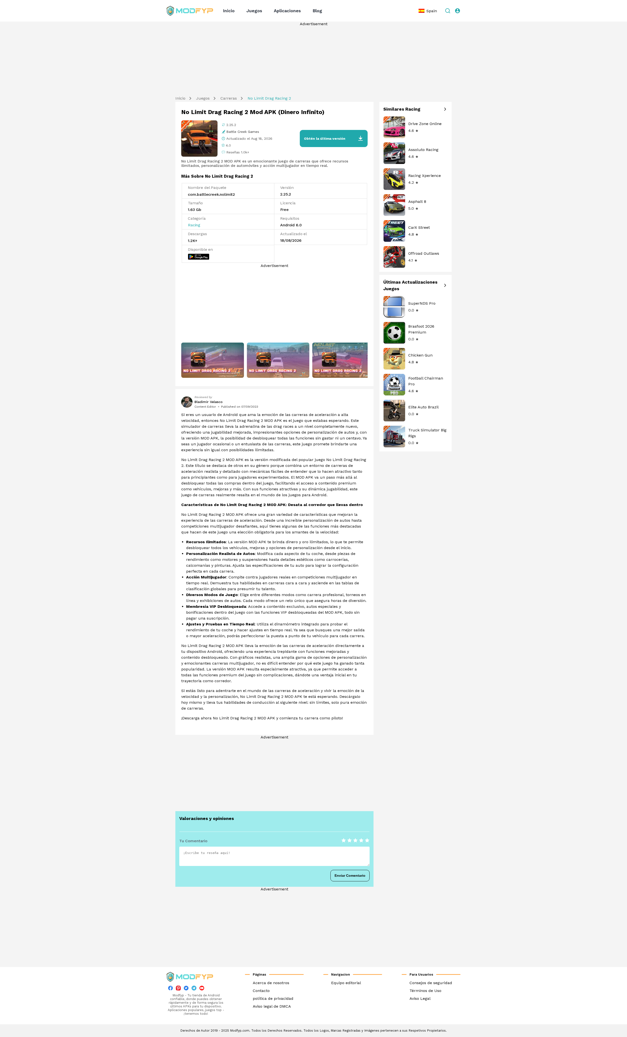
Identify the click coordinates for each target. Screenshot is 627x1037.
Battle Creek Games (242, 132)
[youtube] (201, 989)
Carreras (228, 98)
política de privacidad (273, 998)
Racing (194, 225)
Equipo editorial (346, 982)
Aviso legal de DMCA (272, 1006)
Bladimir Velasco (208, 402)
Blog (317, 10)
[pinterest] (178, 988)
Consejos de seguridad (431, 982)
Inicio (229, 10)
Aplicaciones (287, 10)
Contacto (261, 990)
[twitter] (186, 989)
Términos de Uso (425, 990)
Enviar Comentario (350, 875)
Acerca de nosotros (271, 982)
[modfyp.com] (190, 11)
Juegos (254, 10)
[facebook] (170, 989)
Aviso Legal (420, 998)
